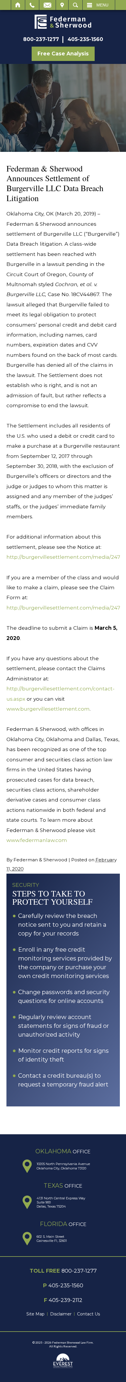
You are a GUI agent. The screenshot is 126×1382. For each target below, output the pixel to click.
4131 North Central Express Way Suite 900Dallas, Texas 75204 (61, 1202)
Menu (102, 5)
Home (18, 5)
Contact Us (88, 1314)
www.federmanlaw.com (36, 840)
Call (32, 5)
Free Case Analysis (63, 53)
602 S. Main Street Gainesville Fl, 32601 (52, 1239)
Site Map (35, 1314)
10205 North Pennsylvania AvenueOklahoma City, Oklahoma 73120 (63, 1166)
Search (75, 5)
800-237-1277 (41, 39)
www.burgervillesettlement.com (48, 709)
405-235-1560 (85, 39)
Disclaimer (60, 1314)
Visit (62, 5)
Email (47, 5)
